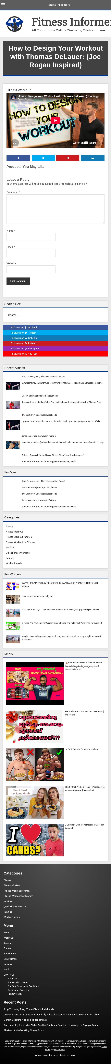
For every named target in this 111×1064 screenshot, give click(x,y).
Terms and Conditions (19, 990)
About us (12, 978)
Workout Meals (14, 563)
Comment (13, 192)
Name (11, 230)
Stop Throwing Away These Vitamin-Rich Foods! (29, 1009)
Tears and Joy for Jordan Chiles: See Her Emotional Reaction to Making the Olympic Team (51, 1025)
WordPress (49, 1055)
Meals (7, 969)
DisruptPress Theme (67, 1055)
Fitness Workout (19, 90)
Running (10, 558)
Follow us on (24, 327)
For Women (10, 953)
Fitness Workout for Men (19, 537)
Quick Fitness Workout (17, 552)
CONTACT (9, 974)
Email (11, 246)
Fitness (9, 526)
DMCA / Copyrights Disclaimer (24, 986)
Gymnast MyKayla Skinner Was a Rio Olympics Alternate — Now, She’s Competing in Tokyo (51, 1014)
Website (11, 263)
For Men (8, 948)
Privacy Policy (15, 994)
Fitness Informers (58, 4)
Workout (8, 937)
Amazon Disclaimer (18, 982)
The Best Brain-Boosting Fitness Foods (24, 1030)
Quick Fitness (10, 959)
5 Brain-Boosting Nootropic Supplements (25, 1019)
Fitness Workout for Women (20, 542)
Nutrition (10, 547)
